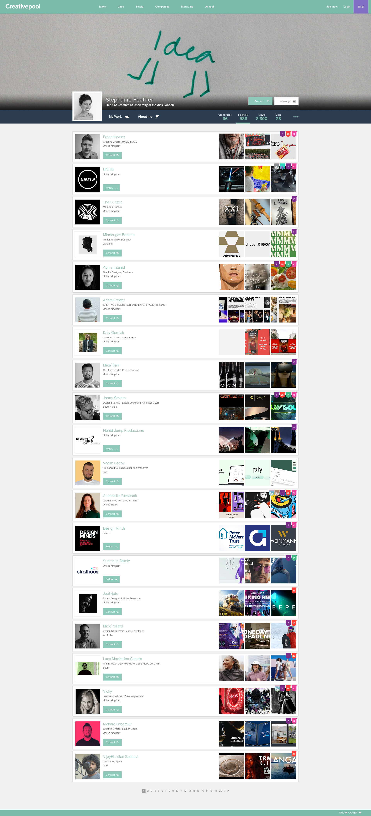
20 (220, 790)
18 (211, 790)
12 (185, 790)
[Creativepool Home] (22, 8)
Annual (209, 6)
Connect (259, 101)
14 (194, 790)
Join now (332, 6)
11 (181, 790)
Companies (162, 6)
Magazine (187, 6)
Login (347, 6)
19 (216, 790)
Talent (102, 6)
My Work (115, 117)
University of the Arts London (154, 105)
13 (190, 790)
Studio (139, 6)
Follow (109, 187)
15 (198, 790)
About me (145, 117)
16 (203, 790)
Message (285, 101)
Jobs (121, 6)
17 (207, 790)
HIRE (361, 6)
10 (177, 790)
